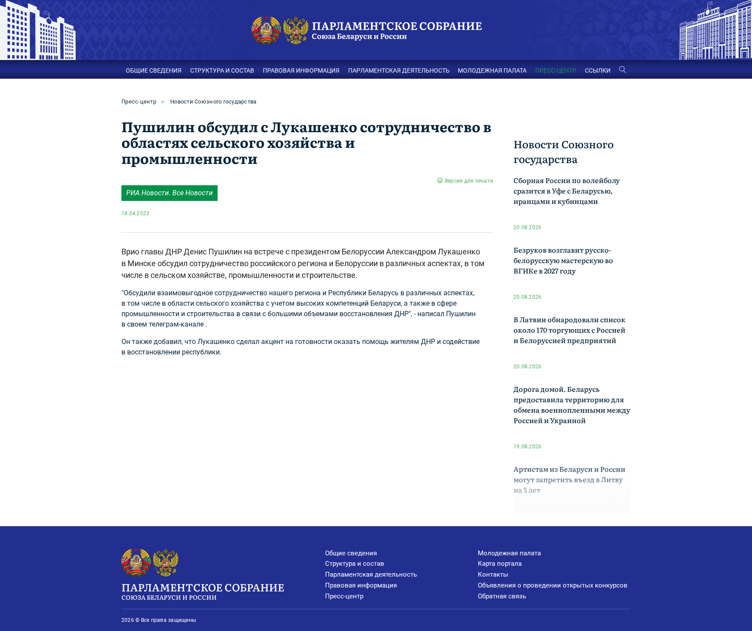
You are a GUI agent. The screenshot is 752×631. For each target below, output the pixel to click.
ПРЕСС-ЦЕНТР (555, 70)
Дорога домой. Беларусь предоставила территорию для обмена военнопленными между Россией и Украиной (572, 404)
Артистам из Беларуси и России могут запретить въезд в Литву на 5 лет (569, 479)
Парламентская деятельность (371, 574)
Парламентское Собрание (202, 590)
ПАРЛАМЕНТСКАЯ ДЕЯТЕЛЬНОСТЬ (399, 70)
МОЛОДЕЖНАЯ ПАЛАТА (492, 70)
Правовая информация (361, 585)
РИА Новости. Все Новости (169, 193)
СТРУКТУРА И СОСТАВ (222, 70)
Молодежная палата (509, 553)
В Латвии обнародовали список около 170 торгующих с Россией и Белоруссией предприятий (569, 329)
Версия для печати (469, 181)
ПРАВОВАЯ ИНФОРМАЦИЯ (301, 70)
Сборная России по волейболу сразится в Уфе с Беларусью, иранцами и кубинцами (567, 190)
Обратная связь (502, 596)
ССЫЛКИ (598, 70)
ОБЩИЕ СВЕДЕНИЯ (153, 70)
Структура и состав (354, 564)
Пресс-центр (138, 101)
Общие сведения (351, 553)
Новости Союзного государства (213, 101)
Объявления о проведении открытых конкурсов (553, 585)
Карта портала (500, 564)
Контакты (493, 574)
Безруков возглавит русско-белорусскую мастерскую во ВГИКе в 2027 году (563, 260)
